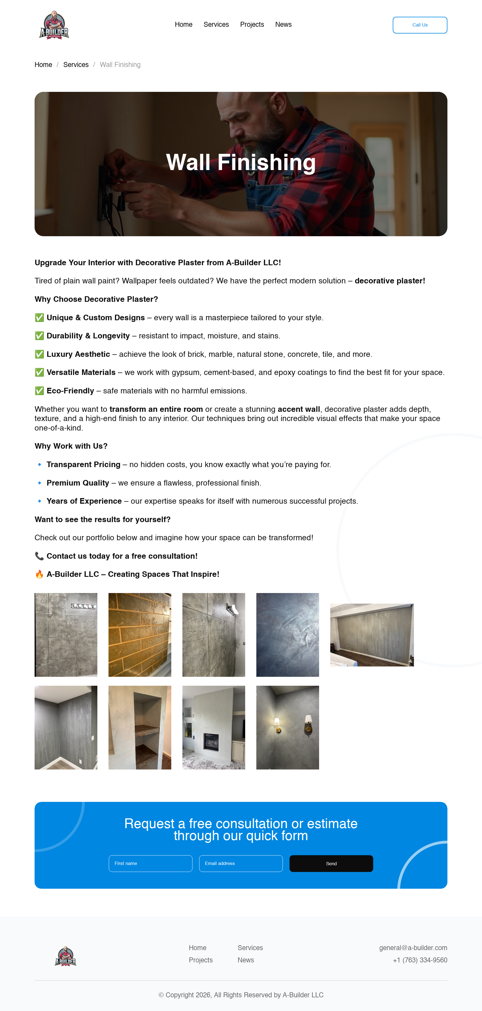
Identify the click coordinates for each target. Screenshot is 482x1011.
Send (331, 864)
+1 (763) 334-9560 (420, 960)
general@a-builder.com (413, 948)
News (283, 25)
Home (183, 25)
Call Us (420, 25)
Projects (252, 25)
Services (216, 25)
